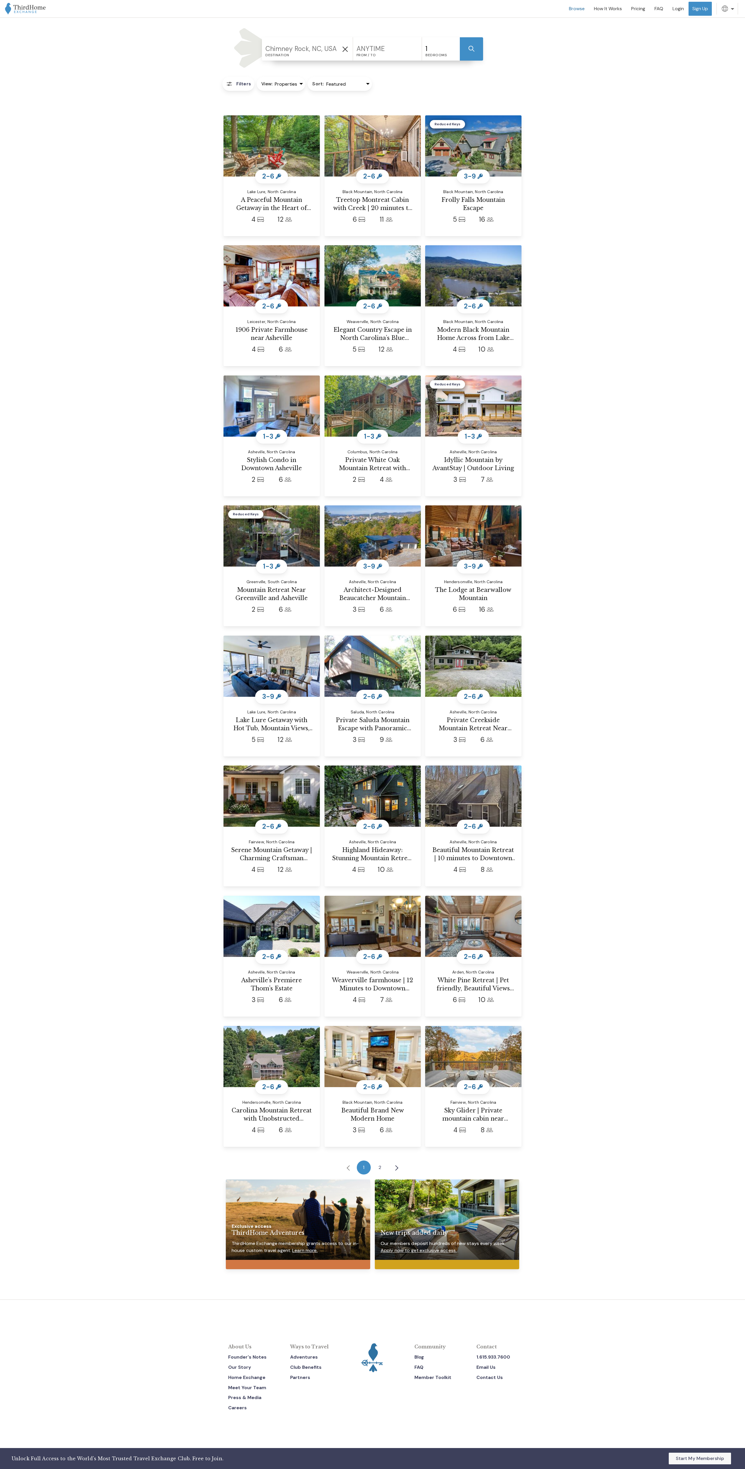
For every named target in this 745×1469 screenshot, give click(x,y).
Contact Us (489, 1377)
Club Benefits (306, 1367)
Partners (300, 1377)
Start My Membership (700, 1458)
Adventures (304, 1357)
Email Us (486, 1367)
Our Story (239, 1367)
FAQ (418, 1367)
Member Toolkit (432, 1377)
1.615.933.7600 (493, 1357)
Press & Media (244, 1397)
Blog (419, 1357)
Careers (237, 1408)
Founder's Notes (247, 1357)
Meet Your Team (247, 1388)
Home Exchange (246, 1377)
